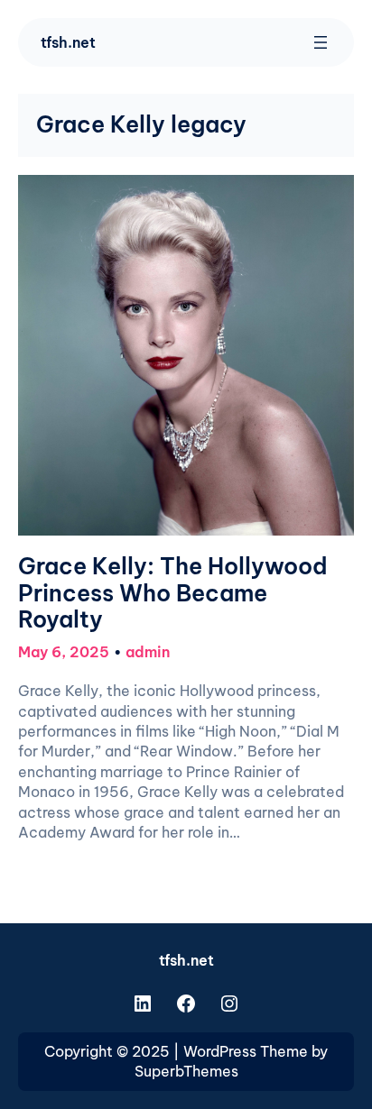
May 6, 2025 (63, 652)
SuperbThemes (186, 1071)
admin (148, 652)
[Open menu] (320, 42)
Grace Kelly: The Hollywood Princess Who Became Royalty (173, 594)
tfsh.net (68, 42)
